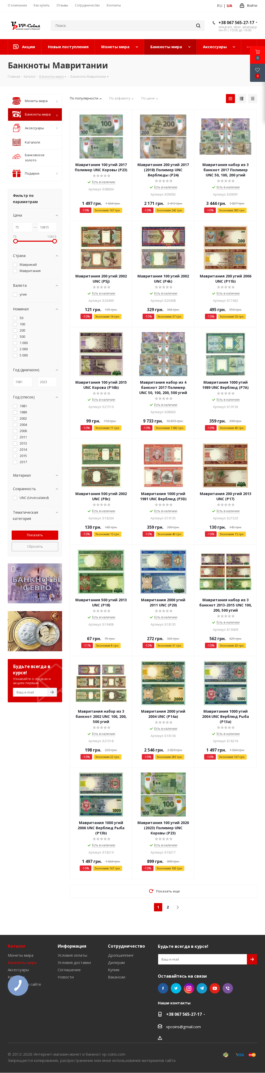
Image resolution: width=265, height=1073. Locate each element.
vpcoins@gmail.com (183, 1026)
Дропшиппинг (121, 955)
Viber (228, 988)
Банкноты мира (22, 962)
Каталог (17, 946)
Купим (113, 969)
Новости (66, 976)
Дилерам (116, 962)
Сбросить (35, 546)
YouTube (215, 988)
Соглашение (69, 969)
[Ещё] (249, 47)
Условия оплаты (72, 955)
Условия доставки (74, 962)
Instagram (189, 988)
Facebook (163, 988)
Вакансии (116, 976)
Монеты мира (20, 955)
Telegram (202, 988)
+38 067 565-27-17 (236, 22)
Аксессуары (18, 969)
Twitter (176, 988)
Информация (72, 946)
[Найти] (198, 25)
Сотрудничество (126, 946)
